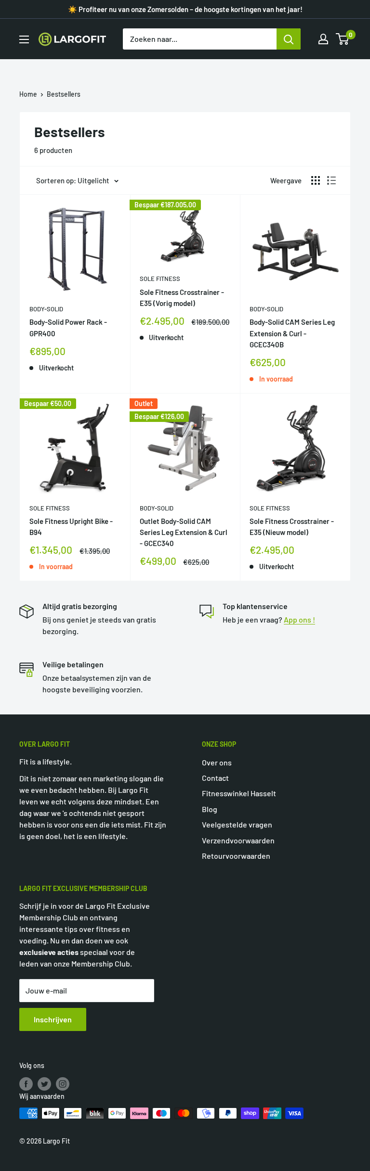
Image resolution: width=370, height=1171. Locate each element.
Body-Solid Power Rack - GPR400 (68, 327)
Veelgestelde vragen (237, 824)
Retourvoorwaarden (236, 855)
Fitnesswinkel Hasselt (239, 793)
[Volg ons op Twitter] (44, 1083)
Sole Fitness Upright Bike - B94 (71, 526)
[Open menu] (24, 39)
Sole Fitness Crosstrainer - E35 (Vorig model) (182, 297)
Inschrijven (53, 1019)
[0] (343, 39)
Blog (209, 809)
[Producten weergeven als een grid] (315, 180)
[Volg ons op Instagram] (62, 1083)
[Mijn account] (323, 39)
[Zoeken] (289, 39)
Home (28, 94)
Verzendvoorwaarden (238, 840)
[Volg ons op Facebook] (26, 1083)
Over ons (217, 762)
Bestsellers (63, 94)
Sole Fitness (160, 278)
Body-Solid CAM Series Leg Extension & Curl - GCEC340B (292, 333)
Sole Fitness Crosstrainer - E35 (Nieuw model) (292, 526)
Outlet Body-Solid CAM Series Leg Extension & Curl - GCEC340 (183, 532)
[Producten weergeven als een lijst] (331, 180)
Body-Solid (46, 309)
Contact (215, 777)
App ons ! (299, 619)
